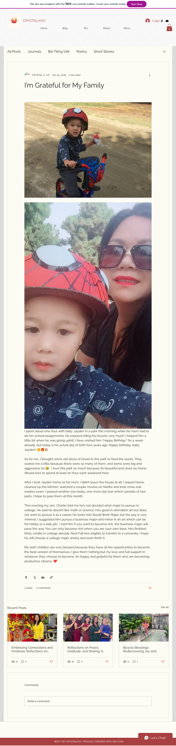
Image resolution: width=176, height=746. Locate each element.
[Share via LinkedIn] (43, 577)
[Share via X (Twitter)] (34, 577)
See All (165, 607)
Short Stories (104, 51)
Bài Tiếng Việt (59, 51)
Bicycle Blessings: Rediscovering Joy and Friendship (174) (139, 649)
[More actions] (149, 75)
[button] (169, 27)
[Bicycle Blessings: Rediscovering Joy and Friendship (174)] (144, 628)
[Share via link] (51, 577)
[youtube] (167, 21)
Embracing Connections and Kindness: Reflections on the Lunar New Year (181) (32, 649)
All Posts (14, 51)
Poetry (81, 51)
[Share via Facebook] (26, 577)
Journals (34, 51)
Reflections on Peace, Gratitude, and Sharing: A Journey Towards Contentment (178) (85, 649)
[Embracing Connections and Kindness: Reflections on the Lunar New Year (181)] (32, 628)
